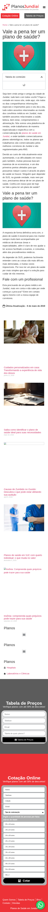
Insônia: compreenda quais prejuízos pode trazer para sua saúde (22, 617)
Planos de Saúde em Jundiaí (24, 908)
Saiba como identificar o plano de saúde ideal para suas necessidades (22, 431)
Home (5, 25)
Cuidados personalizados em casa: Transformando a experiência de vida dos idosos (23, 370)
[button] (44, 7)
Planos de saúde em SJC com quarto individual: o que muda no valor (23, 556)
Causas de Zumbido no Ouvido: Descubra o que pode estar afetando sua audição (22, 492)
